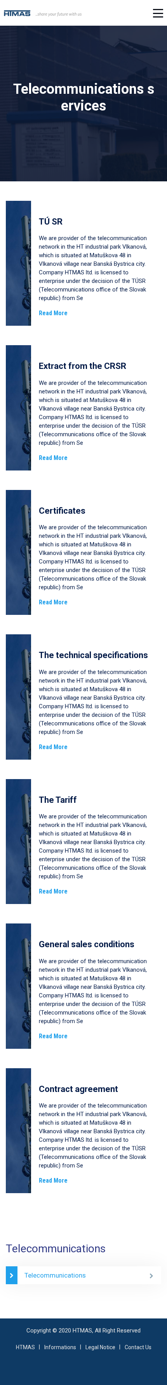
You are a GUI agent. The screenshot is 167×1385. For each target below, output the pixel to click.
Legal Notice (100, 1347)
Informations (60, 1347)
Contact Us (138, 1347)
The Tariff (58, 800)
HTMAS (25, 1347)
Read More (53, 313)
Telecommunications (55, 1275)
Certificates (62, 511)
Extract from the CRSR (82, 366)
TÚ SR (51, 221)
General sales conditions (86, 944)
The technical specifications (93, 655)
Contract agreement (78, 1089)
